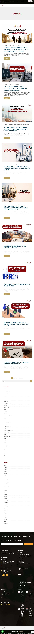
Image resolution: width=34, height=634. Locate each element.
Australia (5, 395)
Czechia (5, 409)
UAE (20, 45)
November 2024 (6, 504)
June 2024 (5, 513)
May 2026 (5, 471)
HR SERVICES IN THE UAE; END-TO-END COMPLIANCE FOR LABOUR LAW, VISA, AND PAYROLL (17, 168)
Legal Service (4, 591)
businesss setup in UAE (7, 403)
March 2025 (5, 498)
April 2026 (5, 473)
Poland (5, 438)
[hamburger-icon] (33, 5)
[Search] (33, 1)
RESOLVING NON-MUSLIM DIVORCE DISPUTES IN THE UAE (15, 247)
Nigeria (5, 434)
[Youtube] (7, 575)
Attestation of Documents (8, 393)
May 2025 (5, 494)
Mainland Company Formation (8, 430)
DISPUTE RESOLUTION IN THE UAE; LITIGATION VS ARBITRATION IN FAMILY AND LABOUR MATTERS (16, 207)
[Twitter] (3, 575)
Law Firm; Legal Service (18, 124)
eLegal (6, 45)
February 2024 (6, 521)
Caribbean (5, 405)
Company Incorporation (6, 594)
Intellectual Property (5, 593)
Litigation (5, 428)
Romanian (5, 440)
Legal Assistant (25, 124)
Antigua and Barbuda (7, 391)
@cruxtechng (21, 631)
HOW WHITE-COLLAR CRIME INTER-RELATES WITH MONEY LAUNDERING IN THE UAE (16, 324)
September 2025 (6, 486)
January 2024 (6, 523)
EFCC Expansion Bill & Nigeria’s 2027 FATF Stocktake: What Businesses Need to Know (31, 597)
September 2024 (6, 508)
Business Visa (6, 401)
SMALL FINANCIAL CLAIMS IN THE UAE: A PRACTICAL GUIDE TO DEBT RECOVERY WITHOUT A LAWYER (16, 129)
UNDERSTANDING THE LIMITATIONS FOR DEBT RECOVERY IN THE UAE (16, 363)
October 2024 (6, 506)
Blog (4, 399)
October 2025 (6, 484)
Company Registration (7, 407)
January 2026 (6, 479)
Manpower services (5, 597)
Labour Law (18, 164)
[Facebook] (2, 575)
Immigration (4, 596)
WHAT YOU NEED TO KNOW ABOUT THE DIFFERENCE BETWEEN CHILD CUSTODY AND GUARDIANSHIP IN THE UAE (16, 49)
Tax (4, 444)
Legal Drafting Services (7, 426)
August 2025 (6, 488)
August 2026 (6, 465)
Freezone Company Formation (8, 415)
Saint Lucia (5, 442)
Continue (6, 58)
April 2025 (5, 496)
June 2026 (5, 469)
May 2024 (5, 515)
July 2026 (5, 467)
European (5, 411)
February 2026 (6, 477)
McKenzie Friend (6, 432)
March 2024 (5, 519)
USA (4, 453)
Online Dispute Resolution (8, 436)
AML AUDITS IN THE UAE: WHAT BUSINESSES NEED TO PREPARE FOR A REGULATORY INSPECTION (15, 88)
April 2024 (5, 517)
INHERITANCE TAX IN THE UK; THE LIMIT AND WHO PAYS (22, 612)
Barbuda (5, 397)
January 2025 (6, 502)
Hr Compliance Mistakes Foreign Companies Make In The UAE (17, 285)
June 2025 (5, 492)
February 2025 (6, 500)
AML (16, 84)
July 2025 (5, 490)
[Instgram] (6, 575)
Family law (17, 45)
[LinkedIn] (4, 575)
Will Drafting (5, 455)
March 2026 (5, 475)
